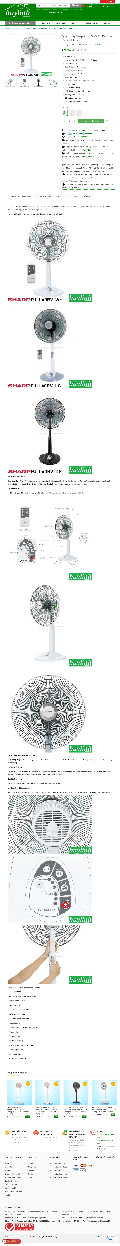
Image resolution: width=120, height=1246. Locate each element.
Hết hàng (93, 121)
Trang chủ (45, 23)
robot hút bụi (74, 10)
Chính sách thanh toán (58, 1174)
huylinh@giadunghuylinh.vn (38, 1218)
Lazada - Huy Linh (12, 1184)
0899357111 (73, 1218)
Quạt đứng (12, 760)
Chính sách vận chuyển (59, 1167)
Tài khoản (89, 6)
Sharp (74, 45)
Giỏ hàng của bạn (108, 4)
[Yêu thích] (107, 121)
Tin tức (30, 1177)
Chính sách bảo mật (57, 1163)
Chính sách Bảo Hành (58, 1177)
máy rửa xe (52, 10)
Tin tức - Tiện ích (91, 23)
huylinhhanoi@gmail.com (94, 1218)
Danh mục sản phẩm (21, 23)
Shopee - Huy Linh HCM (14, 1174)
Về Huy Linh (60, 23)
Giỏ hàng (31, 1174)
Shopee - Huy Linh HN (13, 1177)
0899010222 (16, 1218)
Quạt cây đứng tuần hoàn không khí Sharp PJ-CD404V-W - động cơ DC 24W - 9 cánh (104, 1109)
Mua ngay (11, 1117)
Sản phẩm (75, 23)
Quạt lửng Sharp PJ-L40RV (17, 481)
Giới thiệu (8, 1167)
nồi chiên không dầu (62, 10)
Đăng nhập (89, 4)
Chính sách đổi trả (57, 1170)
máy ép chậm (58, 12)
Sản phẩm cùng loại (17, 1072)
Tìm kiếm (31, 1163)
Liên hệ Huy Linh (11, 1188)
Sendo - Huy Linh (11, 1181)
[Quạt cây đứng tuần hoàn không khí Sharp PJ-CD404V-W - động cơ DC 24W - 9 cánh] (104, 1092)
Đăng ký (96, 4)
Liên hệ (107, 23)
